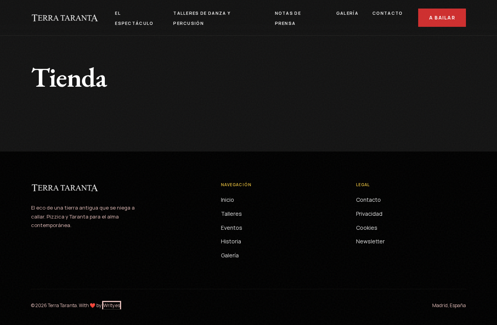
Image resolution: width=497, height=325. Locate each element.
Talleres (231, 213)
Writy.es (111, 305)
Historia (231, 241)
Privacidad (369, 213)
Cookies (366, 227)
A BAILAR (442, 17)
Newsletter (370, 241)
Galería (347, 13)
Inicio (227, 199)
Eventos (231, 227)
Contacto (387, 13)
